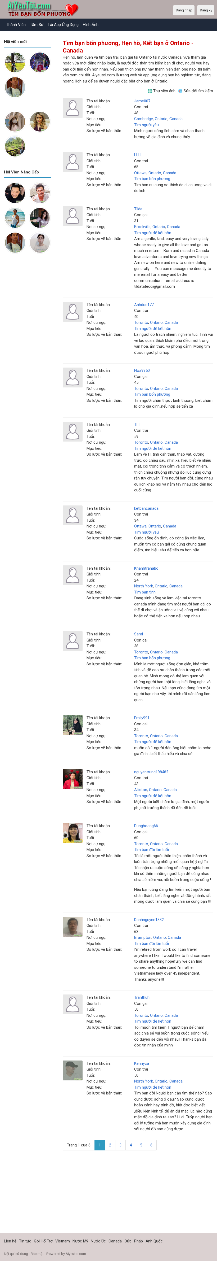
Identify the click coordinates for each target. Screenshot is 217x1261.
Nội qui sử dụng (16, 1254)
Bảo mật (37, 1254)
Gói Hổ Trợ (43, 1241)
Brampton (142, 937)
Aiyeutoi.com (76, 1254)
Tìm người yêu (146, 125)
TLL (137, 424)
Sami (138, 634)
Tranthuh (142, 997)
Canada (176, 118)
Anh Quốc (154, 1241)
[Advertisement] (27, 288)
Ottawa (140, 173)
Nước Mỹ (80, 1241)
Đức (128, 1241)
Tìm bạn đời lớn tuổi (151, 849)
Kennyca (141, 1063)
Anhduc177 (144, 304)
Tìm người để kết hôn (152, 232)
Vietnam (62, 1241)
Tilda (138, 209)
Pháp (138, 1241)
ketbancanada (146, 508)
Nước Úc (98, 1241)
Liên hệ (10, 1241)
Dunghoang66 (146, 825)
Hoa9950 (142, 370)
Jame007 (142, 101)
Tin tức (25, 1241)
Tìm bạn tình (145, 592)
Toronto (141, 322)
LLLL (138, 154)
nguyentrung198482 (151, 772)
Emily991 (142, 717)
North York (143, 586)
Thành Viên (16, 24)
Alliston (140, 789)
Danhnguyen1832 (149, 919)
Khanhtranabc (146, 568)
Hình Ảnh (90, 24)
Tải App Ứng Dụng (63, 24)
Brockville (142, 226)
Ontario (161, 118)
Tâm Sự (36, 24)
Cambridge (143, 118)
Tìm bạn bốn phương (152, 178)
